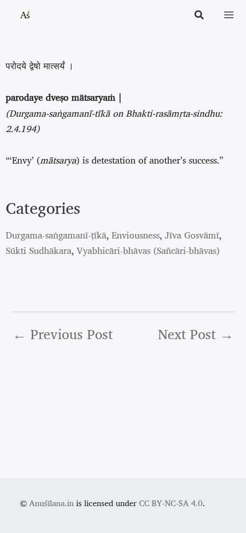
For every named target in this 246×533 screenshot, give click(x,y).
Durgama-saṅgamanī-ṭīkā (56, 235)
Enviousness (136, 235)
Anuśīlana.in (51, 503)
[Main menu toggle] (228, 14)
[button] (200, 16)
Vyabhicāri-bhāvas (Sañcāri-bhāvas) (148, 250)
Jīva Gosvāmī (192, 235)
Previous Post (63, 334)
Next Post (195, 334)
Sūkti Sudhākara (39, 250)
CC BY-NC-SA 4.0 (171, 503)
